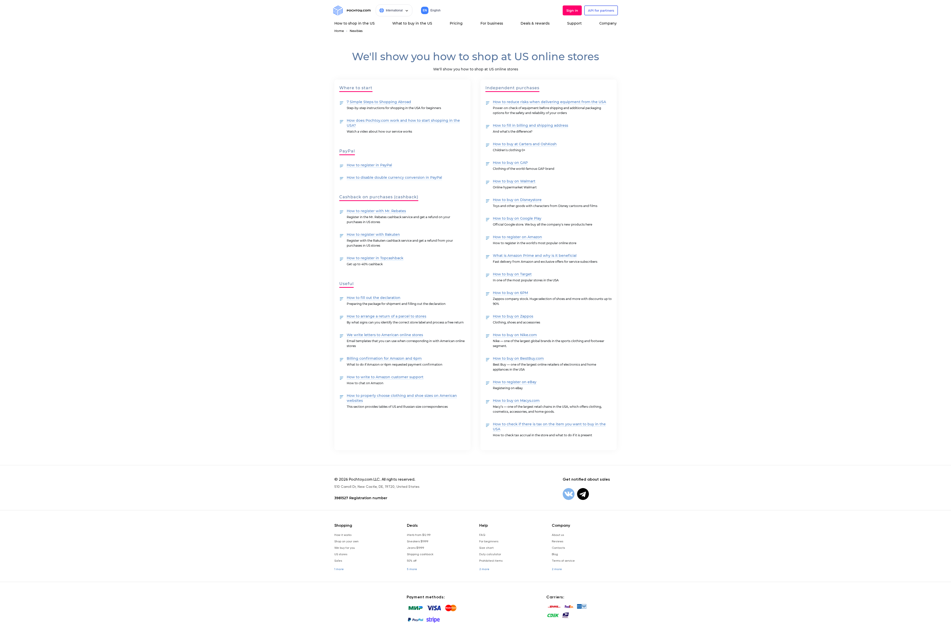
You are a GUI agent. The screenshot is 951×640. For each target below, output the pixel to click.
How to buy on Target (512, 274)
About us (558, 535)
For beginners (488, 541)
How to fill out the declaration (373, 297)
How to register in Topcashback (375, 258)
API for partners (601, 10)
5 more (412, 569)
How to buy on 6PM (510, 293)
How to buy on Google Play (517, 218)
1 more (339, 569)
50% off (412, 560)
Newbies (356, 31)
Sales (338, 560)
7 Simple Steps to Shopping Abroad (379, 102)
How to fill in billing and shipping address (530, 125)
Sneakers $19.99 (417, 541)
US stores (340, 554)
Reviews (557, 541)
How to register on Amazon (517, 237)
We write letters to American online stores (385, 335)
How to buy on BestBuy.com (518, 358)
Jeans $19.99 (415, 548)
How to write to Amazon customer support (385, 377)
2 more (484, 569)
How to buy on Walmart (514, 181)
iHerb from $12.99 (418, 535)
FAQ (482, 535)
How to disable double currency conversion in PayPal (394, 177)
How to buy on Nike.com (515, 335)
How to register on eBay (514, 382)
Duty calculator (490, 554)
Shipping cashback (420, 554)
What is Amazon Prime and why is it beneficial (535, 255)
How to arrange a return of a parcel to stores (386, 316)
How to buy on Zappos (513, 316)
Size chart (486, 548)
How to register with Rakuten (373, 234)
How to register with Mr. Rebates (376, 211)
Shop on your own (346, 541)
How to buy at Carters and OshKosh (525, 144)
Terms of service (563, 560)
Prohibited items (490, 560)
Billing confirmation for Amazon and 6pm (384, 358)
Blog (555, 554)
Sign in (572, 10)
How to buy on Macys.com (516, 400)
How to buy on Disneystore (517, 200)
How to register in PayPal (369, 165)
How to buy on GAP (510, 162)
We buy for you (344, 548)
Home (339, 31)
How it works (342, 535)
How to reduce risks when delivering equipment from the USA (549, 102)
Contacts (558, 548)
